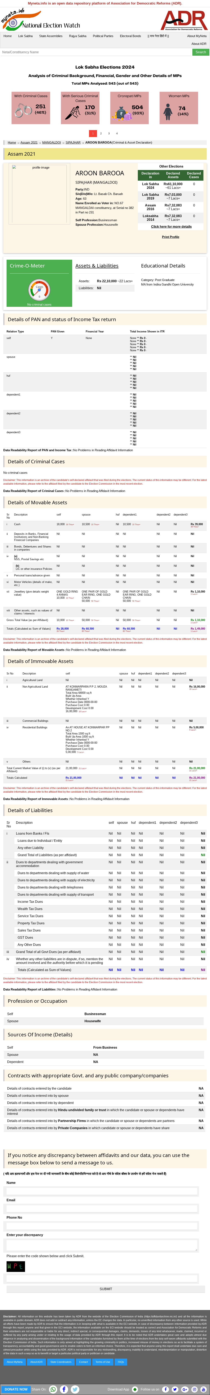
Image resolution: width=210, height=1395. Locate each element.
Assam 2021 (29, 142)
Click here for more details (171, 226)
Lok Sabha (25, 36)
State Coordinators (60, 1362)
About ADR (199, 43)
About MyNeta (197, 36)
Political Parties (103, 36)
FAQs (121, 1362)
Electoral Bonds (130, 36)
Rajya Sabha (77, 36)
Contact (83, 1362)
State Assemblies (51, 36)
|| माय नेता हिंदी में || (158, 36)
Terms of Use (103, 1362)
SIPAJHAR (73, 142)
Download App (118, 1389)
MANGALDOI (51, 142)
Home (7, 36)
